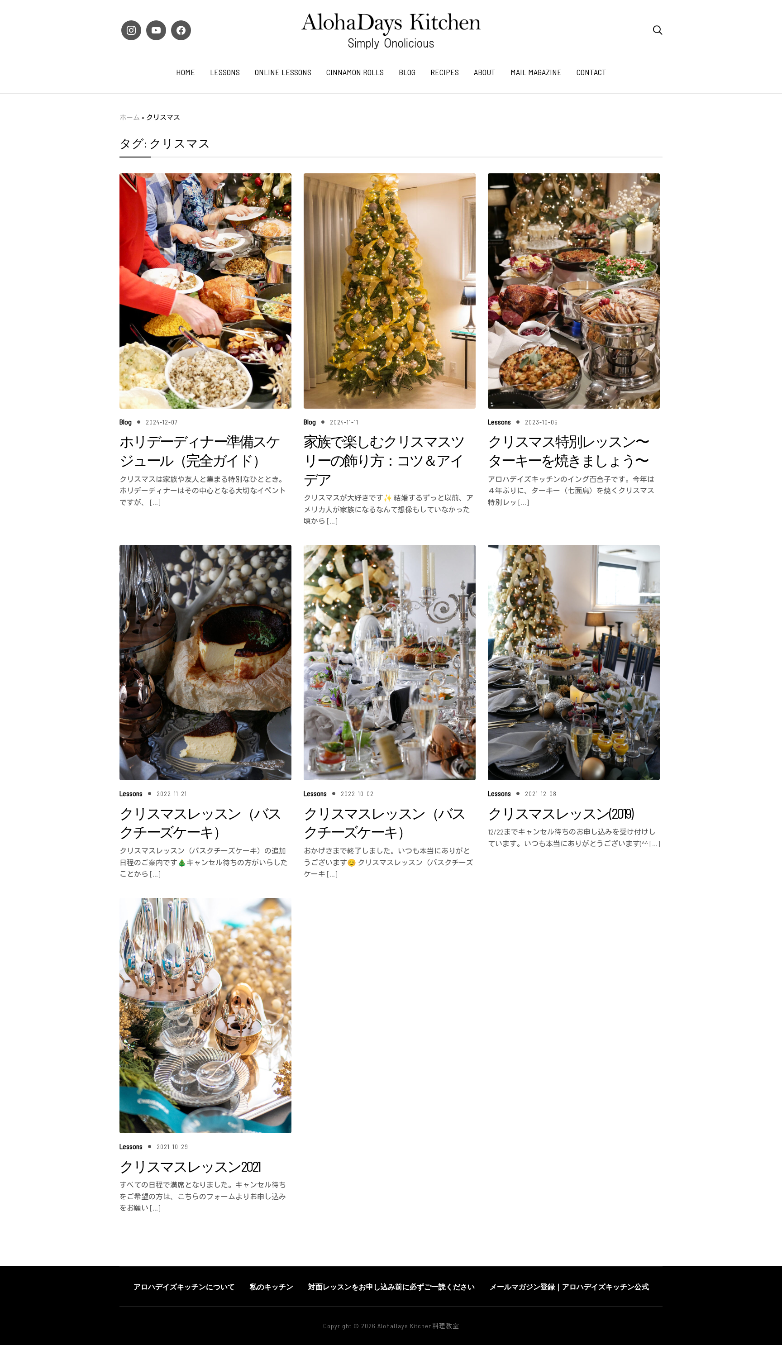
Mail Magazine (536, 72)
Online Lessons (283, 72)
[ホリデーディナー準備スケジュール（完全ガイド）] (205, 179)
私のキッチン (271, 1286)
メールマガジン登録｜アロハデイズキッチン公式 (569, 1286)
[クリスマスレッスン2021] (205, 904)
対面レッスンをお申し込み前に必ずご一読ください (391, 1286)
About (485, 72)
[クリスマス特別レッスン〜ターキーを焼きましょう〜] (574, 179)
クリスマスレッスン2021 (189, 1165)
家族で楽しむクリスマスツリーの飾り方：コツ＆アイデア (384, 459)
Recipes (444, 72)
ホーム (129, 117)
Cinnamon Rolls (355, 72)
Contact (591, 72)
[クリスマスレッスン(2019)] (574, 551)
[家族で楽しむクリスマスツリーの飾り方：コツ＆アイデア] (390, 179)
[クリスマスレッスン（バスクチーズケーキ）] (205, 551)
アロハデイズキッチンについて (184, 1286)
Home (185, 72)
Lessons (225, 72)
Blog (407, 72)
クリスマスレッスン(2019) (560, 812)
